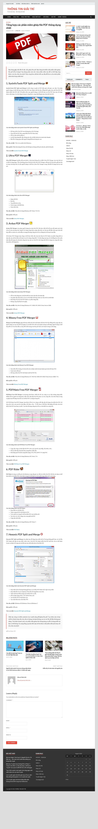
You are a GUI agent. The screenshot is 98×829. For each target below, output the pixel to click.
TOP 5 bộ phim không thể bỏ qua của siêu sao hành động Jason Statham (83, 36)
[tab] (69, 79)
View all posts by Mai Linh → (24, 680)
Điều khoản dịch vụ (26, 3)
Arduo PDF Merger (19, 313)
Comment (9, 700)
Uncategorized (70, 161)
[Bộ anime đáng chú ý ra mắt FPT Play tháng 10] (70, 98)
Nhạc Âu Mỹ (69, 148)
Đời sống (46, 16)
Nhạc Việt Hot (36, 16)
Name (8, 720)
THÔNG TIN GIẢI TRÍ (20, 9)
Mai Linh (18, 30)
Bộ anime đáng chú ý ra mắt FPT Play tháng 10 (84, 93)
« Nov (66, 779)
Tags (87, 79)
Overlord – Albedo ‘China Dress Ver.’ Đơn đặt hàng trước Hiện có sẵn (83, 127)
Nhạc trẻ (16, 16)
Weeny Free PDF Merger (21, 384)
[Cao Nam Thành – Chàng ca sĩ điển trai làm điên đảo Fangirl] (70, 67)
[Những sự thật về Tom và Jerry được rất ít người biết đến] (70, 50)
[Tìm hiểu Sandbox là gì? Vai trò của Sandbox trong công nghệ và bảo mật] (34, 652)
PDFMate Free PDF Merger (21, 464)
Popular (70, 79)
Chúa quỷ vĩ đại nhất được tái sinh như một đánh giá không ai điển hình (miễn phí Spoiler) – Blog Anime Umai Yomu (84, 117)
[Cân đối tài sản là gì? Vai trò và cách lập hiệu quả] (15, 651)
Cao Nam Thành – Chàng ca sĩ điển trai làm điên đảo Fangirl (83, 63)
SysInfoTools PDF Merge (21, 150)
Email (8, 727)
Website (8, 734)
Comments (79, 79)
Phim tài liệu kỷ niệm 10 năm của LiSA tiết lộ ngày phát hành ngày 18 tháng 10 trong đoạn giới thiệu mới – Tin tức (84, 105)
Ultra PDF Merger (19, 218)
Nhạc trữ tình (25, 16)
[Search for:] (78, 73)
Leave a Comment (25, 30)
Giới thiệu (18, 3)
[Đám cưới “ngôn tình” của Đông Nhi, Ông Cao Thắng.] (70, 58)
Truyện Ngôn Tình (71, 158)
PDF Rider (16, 529)
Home (9, 16)
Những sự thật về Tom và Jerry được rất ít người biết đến (84, 45)
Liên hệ (42, 3)
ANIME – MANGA (62, 16)
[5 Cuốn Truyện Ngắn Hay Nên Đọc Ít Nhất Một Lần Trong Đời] (70, 31)
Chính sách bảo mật (35, 3)
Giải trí (53, 16)
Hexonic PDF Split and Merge (22, 611)
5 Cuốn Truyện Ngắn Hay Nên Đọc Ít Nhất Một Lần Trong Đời (83, 27)
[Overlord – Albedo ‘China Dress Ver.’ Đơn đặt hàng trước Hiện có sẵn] (70, 131)
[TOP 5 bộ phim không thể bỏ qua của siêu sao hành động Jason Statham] (70, 40)
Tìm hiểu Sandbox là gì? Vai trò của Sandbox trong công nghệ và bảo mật (34, 655)
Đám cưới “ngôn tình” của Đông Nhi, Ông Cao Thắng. (83, 53)
